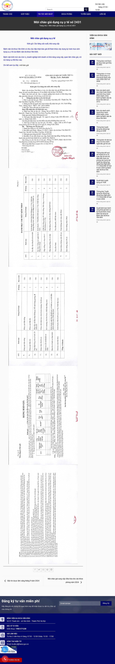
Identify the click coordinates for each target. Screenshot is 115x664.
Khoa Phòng (67, 14)
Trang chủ (7, 14)
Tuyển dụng (86, 14)
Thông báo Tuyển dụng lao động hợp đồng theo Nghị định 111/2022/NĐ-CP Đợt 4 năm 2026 (104, 195)
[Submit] (86, 9)
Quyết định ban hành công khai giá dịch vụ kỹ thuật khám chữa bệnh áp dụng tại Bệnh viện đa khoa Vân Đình (103, 212)
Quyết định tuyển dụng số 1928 (102, 181)
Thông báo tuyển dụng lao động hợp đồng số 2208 (102, 129)
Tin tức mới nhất (45, 14)
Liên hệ (103, 14)
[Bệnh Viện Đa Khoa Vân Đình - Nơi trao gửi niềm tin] (9, 5)
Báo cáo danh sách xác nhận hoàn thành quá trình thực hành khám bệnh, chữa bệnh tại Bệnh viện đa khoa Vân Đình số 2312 (103, 96)
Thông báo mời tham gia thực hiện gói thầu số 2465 (104, 63)
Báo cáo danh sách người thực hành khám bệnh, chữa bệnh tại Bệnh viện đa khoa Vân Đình (103, 114)
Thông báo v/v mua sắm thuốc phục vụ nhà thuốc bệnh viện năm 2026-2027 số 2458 (103, 77)
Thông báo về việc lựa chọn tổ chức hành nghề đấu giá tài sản (104, 142)
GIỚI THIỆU (25, 14)
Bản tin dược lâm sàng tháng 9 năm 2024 (23, 581)
